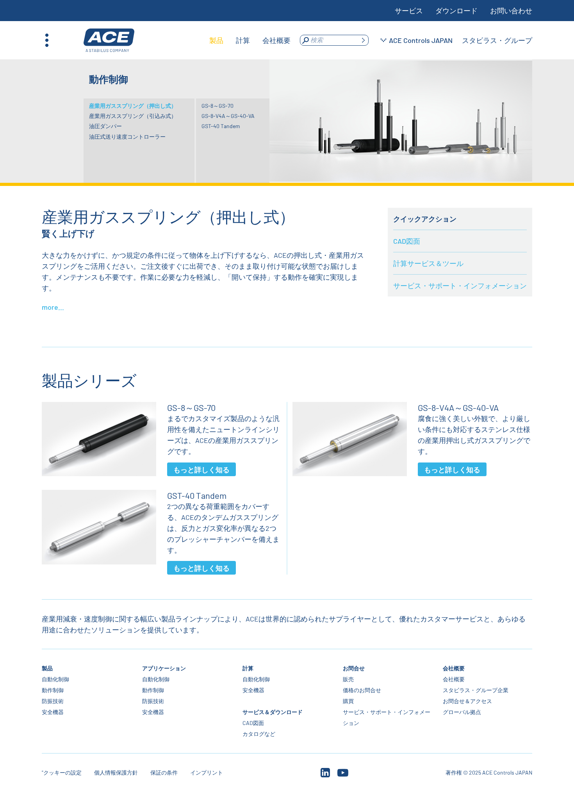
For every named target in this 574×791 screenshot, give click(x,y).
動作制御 (53, 690)
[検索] (363, 40)
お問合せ (353, 668)
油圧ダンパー (105, 126)
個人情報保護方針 (116, 772)
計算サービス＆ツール (428, 263)
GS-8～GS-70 (217, 105)
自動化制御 (55, 679)
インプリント (206, 772)
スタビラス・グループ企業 (475, 690)
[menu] (250, 40)
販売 (347, 679)
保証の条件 (164, 772)
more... (53, 307)
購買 (347, 701)
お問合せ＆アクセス (467, 701)
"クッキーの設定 (62, 772)
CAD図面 (406, 241)
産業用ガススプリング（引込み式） (132, 115)
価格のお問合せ (361, 690)
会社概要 (454, 668)
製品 (47, 668)
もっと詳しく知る (201, 469)
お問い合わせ (511, 10)
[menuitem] (216, 40)
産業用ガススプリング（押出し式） (132, 105)
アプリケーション (164, 668)
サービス (409, 10)
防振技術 (53, 701)
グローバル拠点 (462, 712)
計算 (247, 668)
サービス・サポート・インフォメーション (460, 285)
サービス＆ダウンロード (272, 712)
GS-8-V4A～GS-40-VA (228, 115)
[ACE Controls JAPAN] (109, 40)
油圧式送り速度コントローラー (127, 136)
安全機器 (53, 712)
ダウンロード (456, 10)
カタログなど (258, 733)
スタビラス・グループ (497, 40)
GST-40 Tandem (220, 126)
